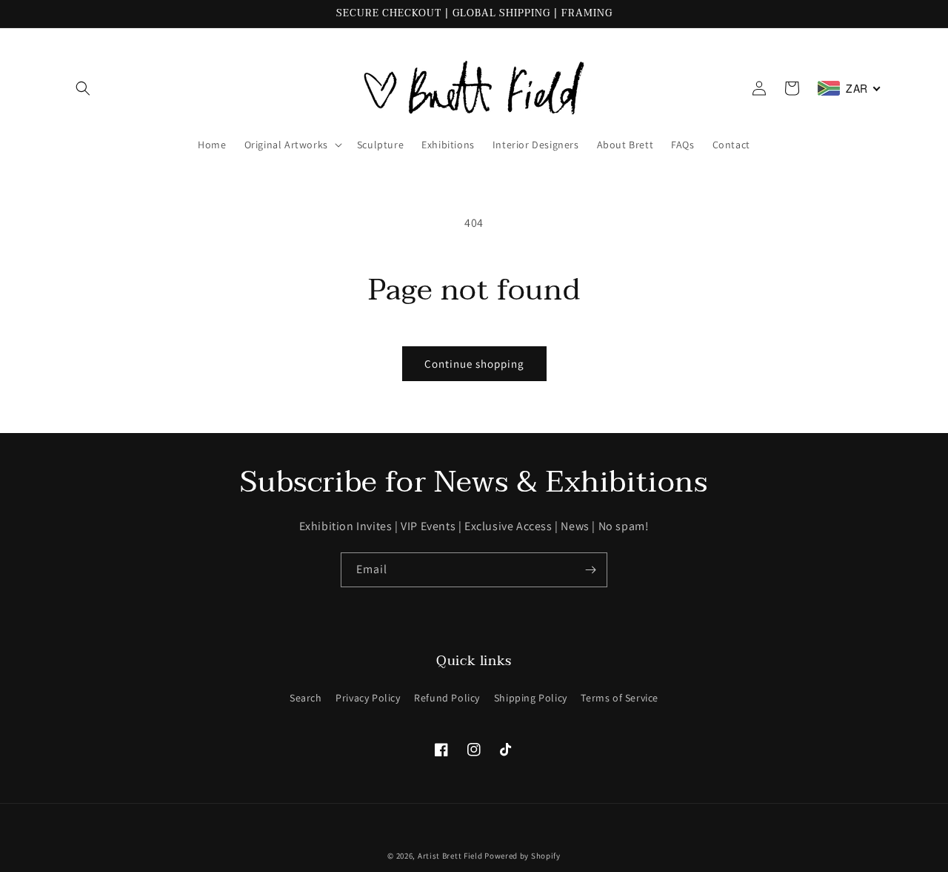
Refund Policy (447, 697)
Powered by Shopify (522, 855)
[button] (83, 88)
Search (306, 697)
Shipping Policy (530, 697)
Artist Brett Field (450, 855)
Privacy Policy (368, 697)
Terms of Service (619, 697)
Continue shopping (474, 364)
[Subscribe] (590, 569)
